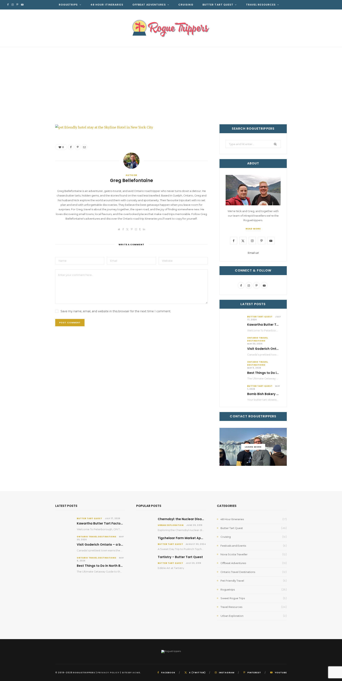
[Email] (277, 105)
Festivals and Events (233, 545)
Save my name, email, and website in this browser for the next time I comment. (116, 311)
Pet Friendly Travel (232, 580)
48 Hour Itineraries (106, 5)
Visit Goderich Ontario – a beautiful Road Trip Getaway (120, 544)
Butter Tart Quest (218, 5)
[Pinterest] (271, 105)
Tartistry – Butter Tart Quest (180, 557)
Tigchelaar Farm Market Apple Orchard (189, 538)
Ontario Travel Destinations (257, 339)
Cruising (185, 5)
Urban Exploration (171, 525)
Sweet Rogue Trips (232, 598)
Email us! (253, 252)
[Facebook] (265, 105)
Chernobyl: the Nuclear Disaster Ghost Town (193, 519)
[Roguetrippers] (171, 28)
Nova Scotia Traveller (234, 554)
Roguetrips (68, 5)
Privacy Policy (108, 672)
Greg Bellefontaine (78, 106)
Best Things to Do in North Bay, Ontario (277, 373)
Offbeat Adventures (149, 5)
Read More (253, 228)
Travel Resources (261, 5)
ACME (136, 672)
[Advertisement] (171, 77)
